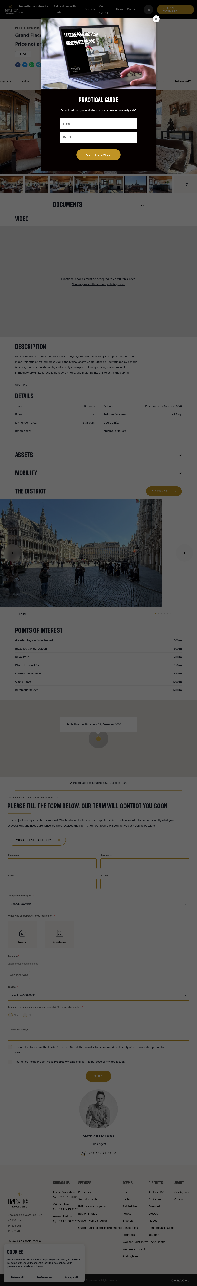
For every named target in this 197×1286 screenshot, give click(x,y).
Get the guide (98, 154)
